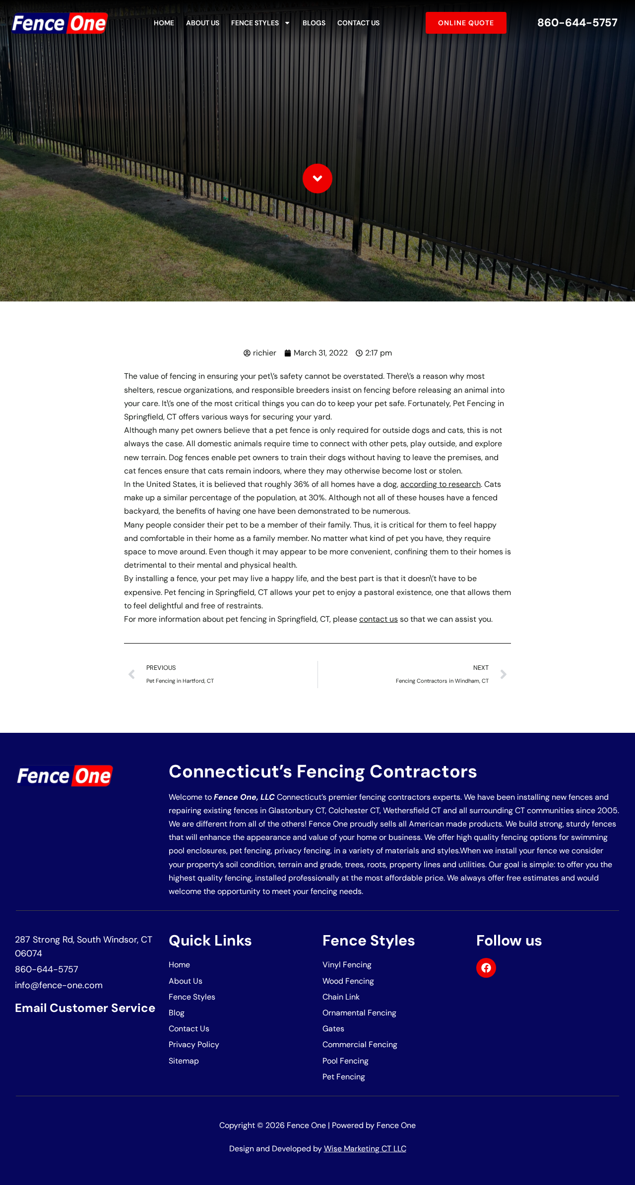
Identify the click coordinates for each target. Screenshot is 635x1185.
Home (164, 22)
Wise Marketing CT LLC (365, 1148)
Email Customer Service (85, 1007)
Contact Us (358, 22)
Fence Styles (255, 22)
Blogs (314, 22)
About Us (202, 22)
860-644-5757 (577, 22)
